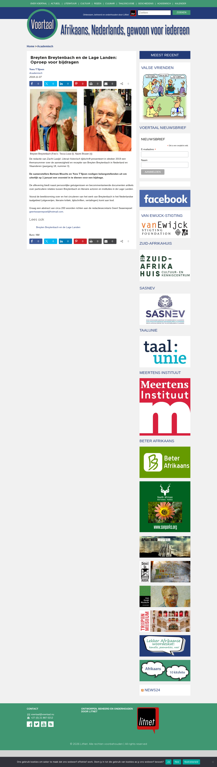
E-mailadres (148, 149)
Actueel (55, 3)
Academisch (164, 3)
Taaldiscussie (126, 3)
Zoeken (181, 12)
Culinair (110, 3)
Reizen (97, 3)
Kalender (180, 3)
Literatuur (70, 3)
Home (30, 46)
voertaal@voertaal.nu (42, 714)
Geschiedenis (145, 3)
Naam (144, 160)
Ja (168, 761)
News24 (152, 690)
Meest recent (165, 55)
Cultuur (85, 3)
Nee (177, 761)
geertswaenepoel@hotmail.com (46, 211)
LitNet (84, 744)
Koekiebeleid (191, 761)
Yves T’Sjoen (36, 69)
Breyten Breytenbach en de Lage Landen (58, 227)
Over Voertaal (38, 3)
